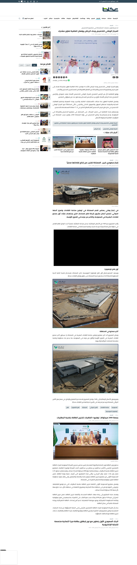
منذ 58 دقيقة (39, 58)
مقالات (63, 18)
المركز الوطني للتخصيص (110, 129)
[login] (27, 1)
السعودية (114, 407)
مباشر (50, 18)
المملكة (84, 407)
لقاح (67, 407)
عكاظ (115, 25)
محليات (109, 18)
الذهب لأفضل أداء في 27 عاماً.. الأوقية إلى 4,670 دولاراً (31, 45)
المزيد (45, 18)
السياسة (37, 104)
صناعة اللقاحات (104, 407)
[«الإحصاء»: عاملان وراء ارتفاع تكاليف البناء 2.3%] (47, 35)
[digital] (37, 1)
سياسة (104, 18)
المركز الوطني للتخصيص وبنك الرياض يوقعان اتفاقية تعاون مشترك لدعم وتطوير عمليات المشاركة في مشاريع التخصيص (86, 124)
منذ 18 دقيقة (39, 48)
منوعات (68, 18)
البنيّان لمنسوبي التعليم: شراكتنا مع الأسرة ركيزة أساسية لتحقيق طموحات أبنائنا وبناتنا (31, 55)
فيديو (93, 18)
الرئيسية (115, 18)
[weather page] (31, 1)
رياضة (88, 18)
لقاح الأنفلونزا (75, 407)
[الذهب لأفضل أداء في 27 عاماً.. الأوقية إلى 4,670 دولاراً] (47, 45)
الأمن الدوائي (94, 407)
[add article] (34, 1)
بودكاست (82, 18)
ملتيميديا (57, 18)
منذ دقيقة (39, 38)
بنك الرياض (97, 129)
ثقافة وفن (75, 18)
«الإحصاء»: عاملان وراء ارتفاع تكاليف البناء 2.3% (30, 35)
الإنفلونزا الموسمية (111, 411)
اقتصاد (98, 18)
